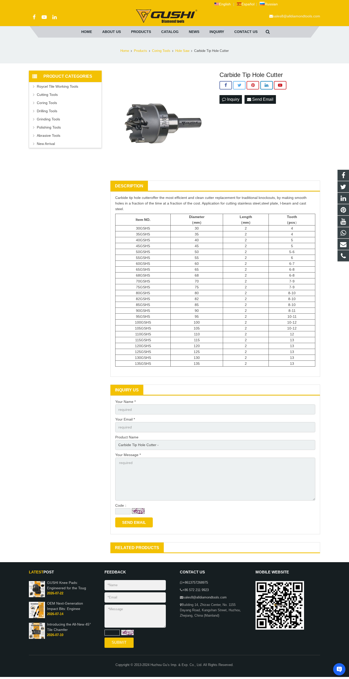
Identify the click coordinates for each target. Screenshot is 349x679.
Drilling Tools (47, 111)
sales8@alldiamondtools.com (296, 16)
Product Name (126, 437)
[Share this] (225, 85)
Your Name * (125, 402)
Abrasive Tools (48, 135)
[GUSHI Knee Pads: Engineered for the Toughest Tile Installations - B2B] (37, 596)
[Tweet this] (239, 85)
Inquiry (232, 99)
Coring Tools (161, 51)
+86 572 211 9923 (195, 590)
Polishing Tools (49, 127)
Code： (121, 505)
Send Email (262, 99)
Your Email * (125, 419)
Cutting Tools (47, 95)
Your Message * (128, 455)
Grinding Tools (48, 119)
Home (124, 51)
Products (140, 51)
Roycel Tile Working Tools (57, 86)
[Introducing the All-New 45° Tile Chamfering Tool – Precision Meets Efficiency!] (37, 638)
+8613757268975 (195, 582)
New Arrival (46, 144)
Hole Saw (182, 51)
